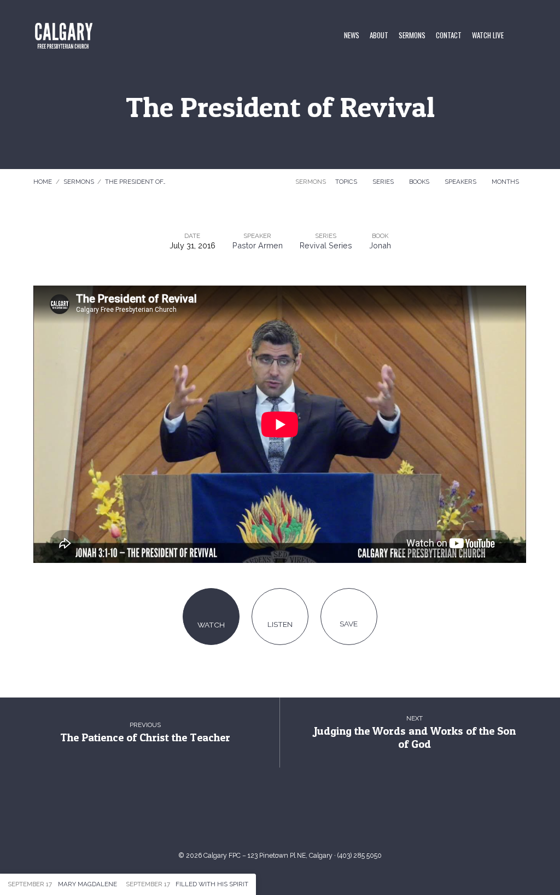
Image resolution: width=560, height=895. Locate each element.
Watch (211, 624)
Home (42, 181)
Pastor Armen (257, 245)
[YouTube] (267, 814)
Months (506, 181)
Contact (449, 35)
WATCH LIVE (488, 35)
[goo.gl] (243, 814)
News (351, 35)
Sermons (412, 35)
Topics (347, 181)
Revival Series (326, 245)
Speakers (461, 181)
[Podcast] (316, 814)
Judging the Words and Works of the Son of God (415, 737)
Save (349, 623)
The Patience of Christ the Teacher (145, 737)
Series (383, 181)
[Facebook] (292, 814)
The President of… (135, 181)
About (379, 35)
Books (420, 181)
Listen (280, 624)
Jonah (380, 245)
